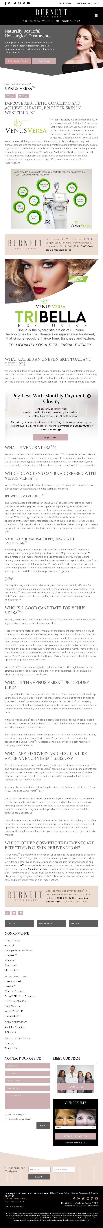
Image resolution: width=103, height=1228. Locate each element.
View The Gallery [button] (75, 1136)
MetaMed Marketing (88, 1206)
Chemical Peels (13, 981)
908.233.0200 (31, 21)
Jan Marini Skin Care (16, 1001)
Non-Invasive (45, 924)
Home (7, 84)
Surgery (11, 924)
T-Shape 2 (10, 1032)
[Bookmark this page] (14, 913)
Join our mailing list (16, 1114)
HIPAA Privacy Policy (59, 1193)
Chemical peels (36, 869)
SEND (43, 1125)
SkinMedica (11, 1048)
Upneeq (9, 1043)
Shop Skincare (13, 1006)
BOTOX (19, 865)
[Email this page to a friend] (20, 913)
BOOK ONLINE (70, 21)
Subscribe (39, 1177)
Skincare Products (15, 991)
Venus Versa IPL (14, 1010)
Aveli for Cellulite (14, 1027)
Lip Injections (12, 970)
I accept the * (19, 1119)
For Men (75, 924)
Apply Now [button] (50, 437)
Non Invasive (15, 84)
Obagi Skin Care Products (20, 996)
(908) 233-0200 (82, 246)
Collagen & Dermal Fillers (19, 950)
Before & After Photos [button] (18, 61)
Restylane (11, 965)
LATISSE (10, 986)
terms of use (24, 1119)
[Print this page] (7, 913)
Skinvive (10, 960)
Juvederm (11, 955)
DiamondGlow (13, 1015)
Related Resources (79, 1193)
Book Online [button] (44, 61)
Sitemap (94, 1193)
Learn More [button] (75, 1086)
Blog (96, 3)
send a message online (58, 249)
